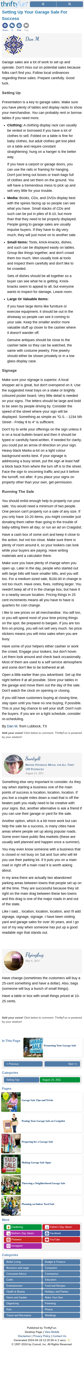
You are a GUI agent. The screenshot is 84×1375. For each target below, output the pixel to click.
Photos (49, 1309)
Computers (51, 1267)
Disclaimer (24, 1336)
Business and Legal (17, 1267)
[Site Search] (69, 4)
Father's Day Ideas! (59, 1227)
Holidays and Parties (56, 1291)
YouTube (54, 1239)
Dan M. (12, 726)
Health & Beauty (15, 1291)
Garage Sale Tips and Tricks (37, 1100)
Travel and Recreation (18, 1315)
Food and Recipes (55, 1285)
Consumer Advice (16, 1273)
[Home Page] (14, 2)
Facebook (55, 1233)
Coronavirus (51, 1273)
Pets (9, 1309)
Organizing (12, 1303)
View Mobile (52, 1331)
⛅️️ (69, 1340)
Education (50, 1279)
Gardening (15, 1227)
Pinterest (16, 1239)
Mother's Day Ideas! (20, 1233)
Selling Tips (13, 1079)
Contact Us (59, 1336)
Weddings (50, 1315)
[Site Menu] (43, 4)
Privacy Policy (41, 1336)
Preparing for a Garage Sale (37, 1141)
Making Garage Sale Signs (36, 1162)
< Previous (12, 1063)
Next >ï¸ (73, 1063)
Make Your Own (54, 1297)
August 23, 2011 (51, 1079)
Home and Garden (16, 1297)
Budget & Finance (55, 1261)
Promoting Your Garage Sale (60, 1045)
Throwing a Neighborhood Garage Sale (43, 1183)
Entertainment (14, 1285)
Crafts (9, 1279)
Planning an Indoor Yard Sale (38, 1204)
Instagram (17, 1245)
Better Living (13, 1261)
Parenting (50, 1303)
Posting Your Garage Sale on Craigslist (43, 1120)
